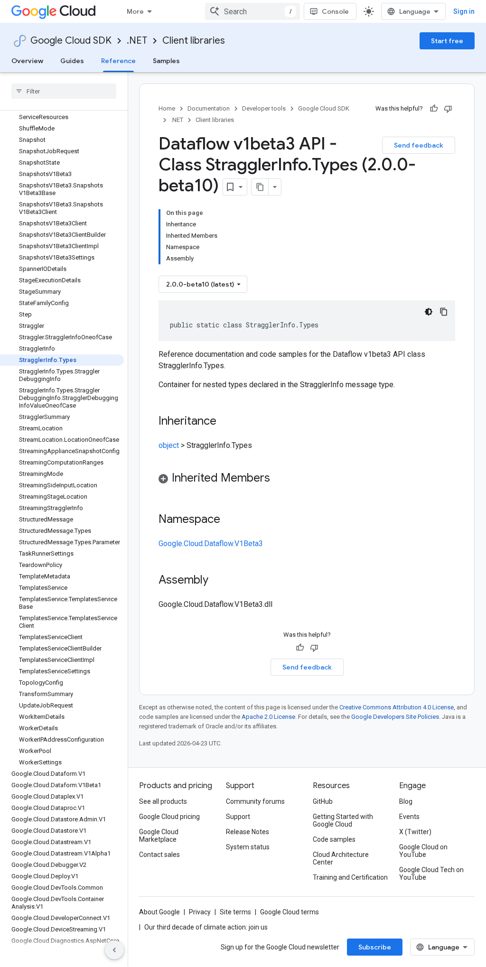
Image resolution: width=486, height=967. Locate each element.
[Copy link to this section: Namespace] (229, 520)
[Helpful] (434, 109)
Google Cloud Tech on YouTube (431, 873)
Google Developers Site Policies (395, 716)
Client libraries (193, 40)
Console (335, 11)
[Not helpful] (448, 109)
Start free (447, 41)
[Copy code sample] (443, 311)
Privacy (200, 912)
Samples (166, 60)
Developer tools (264, 108)
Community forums (255, 801)
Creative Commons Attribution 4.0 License (396, 707)
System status (248, 847)
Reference (118, 60)
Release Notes (247, 832)
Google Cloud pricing (169, 816)
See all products (163, 801)
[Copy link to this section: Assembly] (217, 580)
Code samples (334, 839)
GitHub (323, 801)
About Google (159, 912)
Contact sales (159, 854)
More (135, 11)
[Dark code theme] (428, 311)
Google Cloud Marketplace (158, 835)
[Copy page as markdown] (260, 187)
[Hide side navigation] (114, 949)
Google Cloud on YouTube (423, 850)
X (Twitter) (415, 832)
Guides (72, 60)
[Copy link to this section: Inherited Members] (279, 478)
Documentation (208, 108)
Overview (27, 60)
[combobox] (252, 11)
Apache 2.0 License (268, 716)
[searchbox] (63, 91)
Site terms (235, 912)
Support (238, 816)
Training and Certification (350, 877)
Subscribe (374, 947)
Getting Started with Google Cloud (343, 820)
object (169, 445)
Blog (405, 801)
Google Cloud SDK (71, 40)
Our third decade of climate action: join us (206, 927)
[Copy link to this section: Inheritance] (225, 422)
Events (409, 816)
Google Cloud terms (289, 912)
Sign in (464, 11)
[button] (307, 479)
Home (167, 108)
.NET (137, 40)
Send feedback (418, 145)
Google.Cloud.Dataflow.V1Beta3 (211, 543)
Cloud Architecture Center (341, 858)
